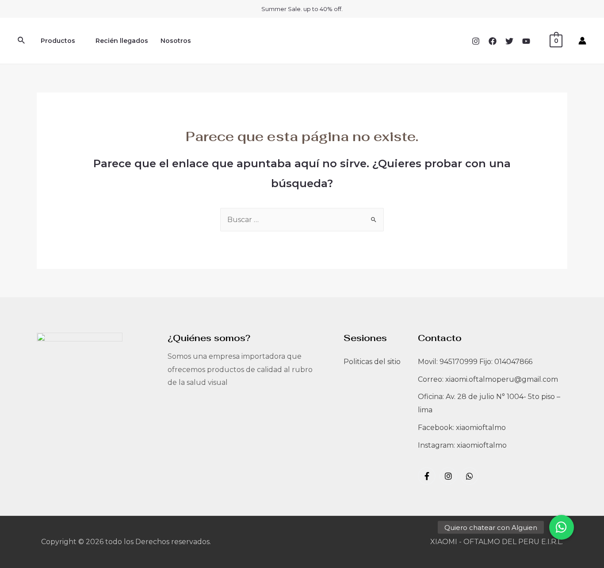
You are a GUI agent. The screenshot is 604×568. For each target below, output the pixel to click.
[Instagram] (476, 41)
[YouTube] (526, 41)
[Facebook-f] (427, 476)
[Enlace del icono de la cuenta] (582, 41)
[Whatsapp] (469, 476)
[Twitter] (509, 41)
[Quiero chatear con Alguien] (561, 527)
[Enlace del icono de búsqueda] (22, 40)
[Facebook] (493, 41)
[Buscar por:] (302, 219)
